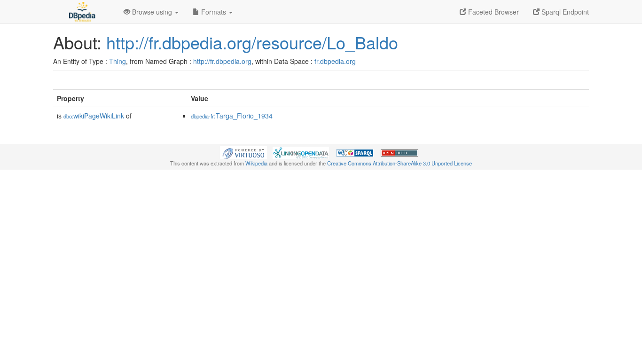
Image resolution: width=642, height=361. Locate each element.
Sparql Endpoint (564, 11)
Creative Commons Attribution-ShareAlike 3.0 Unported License (399, 163)
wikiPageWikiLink (93, 115)
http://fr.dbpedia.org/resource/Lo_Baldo (252, 42)
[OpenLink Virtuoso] (243, 152)
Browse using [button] (152, 11)
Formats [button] (213, 11)
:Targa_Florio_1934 (232, 115)
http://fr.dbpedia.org (222, 61)
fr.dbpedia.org (335, 61)
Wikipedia (256, 163)
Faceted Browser (492, 11)
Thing (117, 61)
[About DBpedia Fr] (81, 12)
